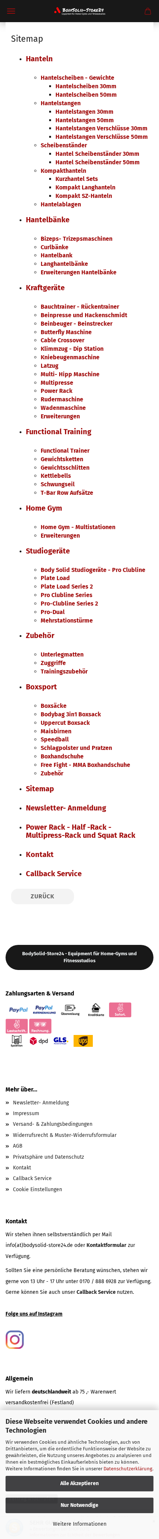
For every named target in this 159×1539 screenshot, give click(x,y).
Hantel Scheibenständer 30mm (97, 153)
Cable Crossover (62, 340)
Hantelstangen (61, 103)
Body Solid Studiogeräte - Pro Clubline (93, 569)
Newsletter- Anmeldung (66, 807)
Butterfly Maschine (66, 332)
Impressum (26, 1113)
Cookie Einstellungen (37, 1189)
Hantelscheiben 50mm (86, 94)
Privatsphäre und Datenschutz (48, 1157)
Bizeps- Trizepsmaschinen (76, 238)
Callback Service (54, 873)
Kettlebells (56, 475)
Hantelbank (56, 255)
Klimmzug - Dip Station (72, 348)
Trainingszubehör (64, 671)
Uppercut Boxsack (65, 722)
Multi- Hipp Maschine (70, 374)
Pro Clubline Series (66, 595)
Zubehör (40, 635)
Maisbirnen (56, 731)
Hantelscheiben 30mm (85, 86)
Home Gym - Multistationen (78, 527)
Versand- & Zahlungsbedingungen (52, 1124)
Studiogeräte (48, 550)
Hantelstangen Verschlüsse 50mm (101, 136)
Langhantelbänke (64, 263)
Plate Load (55, 578)
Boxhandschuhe (62, 756)
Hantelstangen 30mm (84, 111)
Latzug (49, 365)
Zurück (42, 896)
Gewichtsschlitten (65, 467)
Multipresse (57, 382)
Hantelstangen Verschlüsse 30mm (101, 128)
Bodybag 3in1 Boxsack (71, 714)
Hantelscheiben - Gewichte (77, 77)
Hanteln (39, 58)
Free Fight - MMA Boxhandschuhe (85, 764)
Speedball (55, 739)
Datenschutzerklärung (128, 1468)
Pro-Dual (53, 612)
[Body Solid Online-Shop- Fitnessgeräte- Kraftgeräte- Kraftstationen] (79, 11)
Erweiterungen (60, 416)
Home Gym (44, 508)
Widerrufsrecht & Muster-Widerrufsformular (64, 1135)
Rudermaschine (62, 399)
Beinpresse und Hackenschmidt (84, 315)
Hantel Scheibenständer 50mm (97, 162)
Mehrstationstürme (67, 620)
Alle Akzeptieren (79, 1483)
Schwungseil (58, 484)
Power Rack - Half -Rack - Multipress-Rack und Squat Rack (80, 831)
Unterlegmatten (62, 654)
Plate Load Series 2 (67, 586)
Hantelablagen (61, 204)
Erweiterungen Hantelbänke (78, 272)
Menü (11, 11)
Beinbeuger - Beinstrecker (76, 323)
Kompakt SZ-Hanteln (83, 195)
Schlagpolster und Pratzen (76, 747)
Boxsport (41, 686)
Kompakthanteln (63, 170)
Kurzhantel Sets (76, 178)
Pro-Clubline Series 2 (69, 603)
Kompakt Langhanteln (85, 187)
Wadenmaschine (63, 407)
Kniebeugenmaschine (70, 357)
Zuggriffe (53, 662)
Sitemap (40, 788)
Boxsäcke (54, 705)
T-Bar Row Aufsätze (67, 492)
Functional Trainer (65, 450)
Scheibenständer (64, 145)
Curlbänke (54, 247)
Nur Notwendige (79, 1505)
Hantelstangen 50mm (84, 120)
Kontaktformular (106, 1245)
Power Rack (56, 390)
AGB (18, 1146)
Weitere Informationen (79, 1524)
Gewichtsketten (62, 459)
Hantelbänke (48, 219)
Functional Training (58, 431)
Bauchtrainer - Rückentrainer (80, 306)
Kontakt (40, 854)
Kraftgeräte (45, 287)
